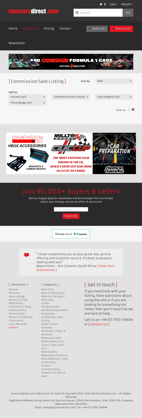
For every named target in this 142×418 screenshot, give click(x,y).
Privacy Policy (17, 310)
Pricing (49, 28)
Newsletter (17, 43)
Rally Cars (47, 299)
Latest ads (98, 28)
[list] (129, 109)
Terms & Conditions (21, 317)
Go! (128, 12)
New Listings (17, 296)
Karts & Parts (49, 324)
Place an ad (122, 28)
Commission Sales (20, 306)
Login (113, 4)
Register (126, 4)
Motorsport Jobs (51, 337)
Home (13, 28)
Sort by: (85, 81)
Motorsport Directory (54, 355)
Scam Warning (17, 324)
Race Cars (47, 289)
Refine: (13, 92)
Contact (65, 28)
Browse (13, 289)
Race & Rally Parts (53, 292)
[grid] (133, 109)
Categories (31, 28)
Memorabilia (49, 351)
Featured (14, 292)
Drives (45, 303)
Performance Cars (52, 341)
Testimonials (17, 313)
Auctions (46, 327)
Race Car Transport (53, 296)
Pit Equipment (50, 306)
